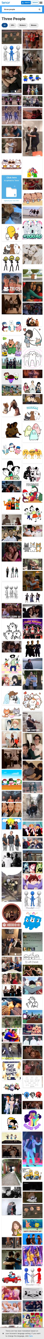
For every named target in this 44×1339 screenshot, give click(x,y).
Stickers (23, 25)
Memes (33, 25)
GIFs (12, 25)
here (31, 1336)
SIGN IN (35, 2)
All (5, 25)
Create (27, 2)
